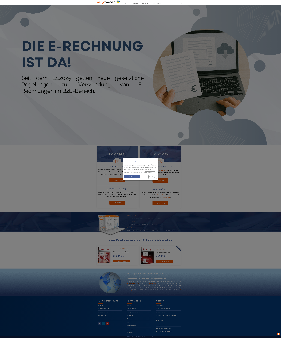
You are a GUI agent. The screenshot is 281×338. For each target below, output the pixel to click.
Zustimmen (132, 177)
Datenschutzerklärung (150, 171)
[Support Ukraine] (118, 2)
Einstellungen (152, 177)
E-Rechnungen (135, 3)
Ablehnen (150, 172)
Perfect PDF (145, 3)
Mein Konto (172, 3)
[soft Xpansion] (106, 3)
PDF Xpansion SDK (156, 3)
